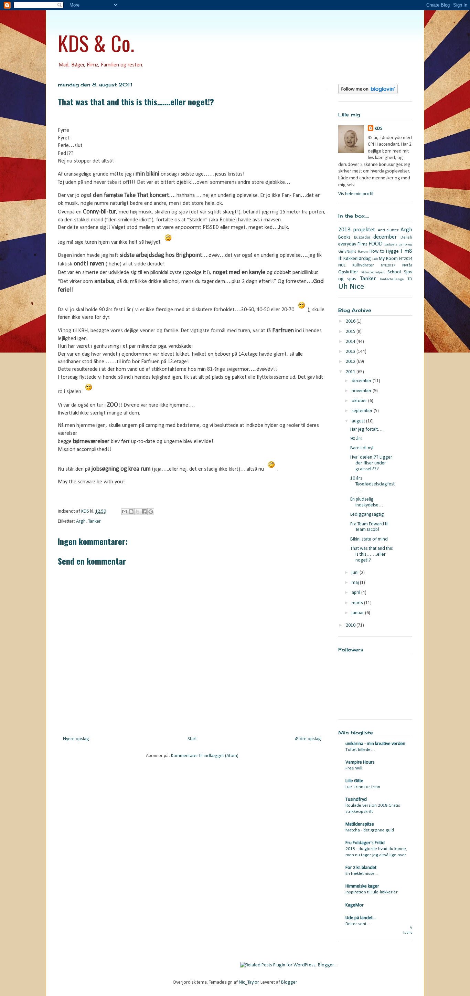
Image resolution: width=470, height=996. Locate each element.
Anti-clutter (388, 230)
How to (377, 251)
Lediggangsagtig (367, 514)
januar (358, 613)
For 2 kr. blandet (360, 867)
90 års (356, 438)
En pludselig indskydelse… (366, 502)
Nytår (407, 265)
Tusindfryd (356, 799)
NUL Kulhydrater (356, 265)
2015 (351, 331)
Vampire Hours (360, 762)
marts (358, 603)
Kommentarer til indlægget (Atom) (204, 755)
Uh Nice (351, 287)
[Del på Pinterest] (150, 511)
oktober (360, 400)
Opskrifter (348, 272)
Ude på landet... (360, 918)
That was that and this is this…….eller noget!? (371, 554)
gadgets (390, 245)
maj (356, 582)
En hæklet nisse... (361, 873)
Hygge (392, 251)
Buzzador (362, 237)
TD (409, 279)
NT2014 (405, 259)
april (356, 592)
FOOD (375, 244)
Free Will (353, 768)
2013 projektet (356, 230)
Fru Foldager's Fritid (365, 843)
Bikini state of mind (369, 539)
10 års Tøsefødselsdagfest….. (372, 484)
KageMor (354, 905)
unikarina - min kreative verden (375, 743)
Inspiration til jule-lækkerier (371, 892)
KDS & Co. (96, 42)
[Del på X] (137, 511)
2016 (351, 321)
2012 (351, 361)
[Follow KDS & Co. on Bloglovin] (368, 92)
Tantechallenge (392, 279)
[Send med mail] (124, 511)
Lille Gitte (354, 781)
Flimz (362, 244)
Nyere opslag (76, 739)
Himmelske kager (362, 886)
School (394, 272)
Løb (375, 259)
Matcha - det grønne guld (369, 830)
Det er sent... (357, 924)
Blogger (289, 982)
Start (192, 739)
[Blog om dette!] (131, 511)
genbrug (405, 245)
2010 (351, 625)
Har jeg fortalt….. (367, 429)
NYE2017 (388, 266)
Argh (81, 521)
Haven (363, 252)
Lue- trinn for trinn (362, 787)
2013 (351, 351)
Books (344, 237)
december (385, 237)
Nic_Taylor (249, 982)
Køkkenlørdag (357, 258)
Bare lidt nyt (362, 448)
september (363, 410)
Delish (406, 237)
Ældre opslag (308, 739)
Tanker (94, 521)
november (362, 391)
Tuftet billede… (360, 749)
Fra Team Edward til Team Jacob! (369, 527)
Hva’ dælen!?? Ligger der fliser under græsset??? (371, 463)
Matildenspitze (359, 824)
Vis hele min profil (355, 194)
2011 (351, 372)
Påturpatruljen (372, 272)
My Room (388, 258)
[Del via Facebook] (144, 511)
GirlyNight (347, 252)
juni (356, 572)
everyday (347, 244)
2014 (351, 341)
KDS (379, 128)
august (359, 421)
